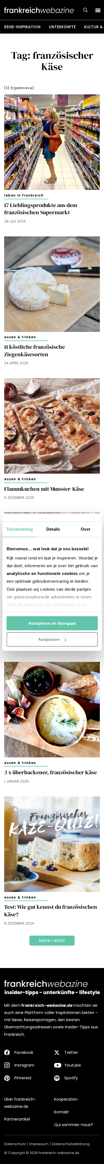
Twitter (71, 1052)
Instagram (24, 1065)
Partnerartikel (17, 1119)
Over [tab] (85, 529)
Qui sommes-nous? (73, 1124)
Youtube (72, 1065)
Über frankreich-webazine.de (20, 1102)
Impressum (39, 1144)
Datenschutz (15, 1144)
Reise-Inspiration (22, 27)
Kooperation (66, 1099)
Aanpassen (49, 639)
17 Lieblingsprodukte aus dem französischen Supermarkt (40, 209)
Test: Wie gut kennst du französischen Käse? (50, 910)
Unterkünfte (62, 27)
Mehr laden (52, 940)
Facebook (23, 1052)
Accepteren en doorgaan (52, 623)
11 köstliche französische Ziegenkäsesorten (34, 350)
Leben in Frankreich (24, 195)
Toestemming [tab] (19, 529)
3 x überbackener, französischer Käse (50, 772)
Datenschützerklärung (71, 1144)
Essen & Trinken (20, 337)
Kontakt (61, 1112)
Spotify (71, 1078)
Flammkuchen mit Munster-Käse (44, 489)
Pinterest (23, 1078)
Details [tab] (53, 529)
